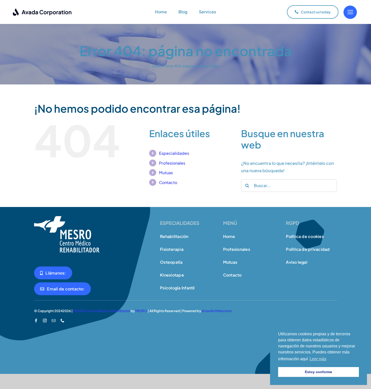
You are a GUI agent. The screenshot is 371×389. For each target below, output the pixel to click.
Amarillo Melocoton (217, 311)
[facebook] (36, 320)
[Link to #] (350, 12)
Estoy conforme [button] (318, 372)
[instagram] (45, 320)
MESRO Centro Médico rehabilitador (101, 311)
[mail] (54, 320)
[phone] (62, 320)
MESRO (141, 311)
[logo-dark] (42, 10)
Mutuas (166, 172)
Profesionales (172, 163)
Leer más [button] (318, 359)
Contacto (168, 182)
